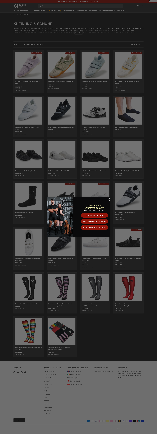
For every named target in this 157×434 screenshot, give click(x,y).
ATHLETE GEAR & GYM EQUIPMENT (94, 221)
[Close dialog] (108, 199)
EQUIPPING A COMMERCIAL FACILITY (94, 227)
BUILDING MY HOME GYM (94, 215)
